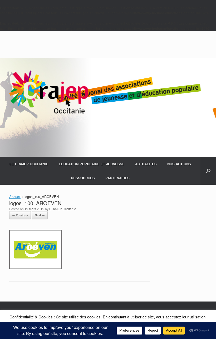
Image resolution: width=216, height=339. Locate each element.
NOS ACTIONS (179, 163)
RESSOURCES (83, 177)
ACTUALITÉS (146, 163)
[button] (208, 171)
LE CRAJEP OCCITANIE (28, 163)
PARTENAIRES (117, 177)
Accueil (15, 196)
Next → (40, 215)
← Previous (20, 215)
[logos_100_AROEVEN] (35, 267)
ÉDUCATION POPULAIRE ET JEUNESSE (92, 163)
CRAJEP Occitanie (62, 208)
